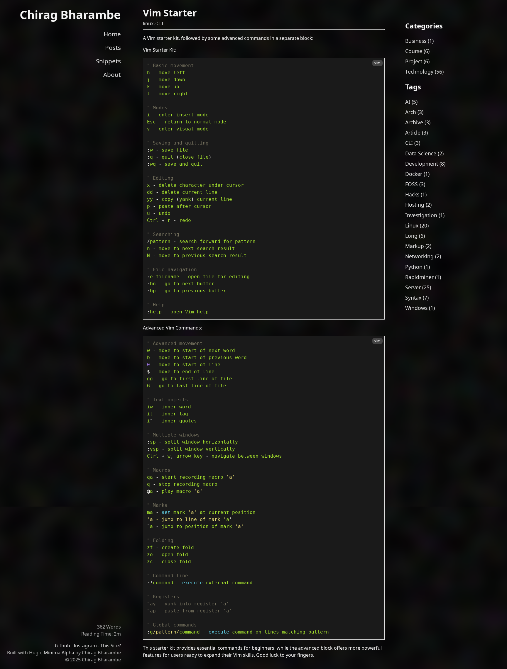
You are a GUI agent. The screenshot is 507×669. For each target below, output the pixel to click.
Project (413, 61)
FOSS (411, 184)
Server (413, 287)
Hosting (414, 204)
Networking (419, 256)
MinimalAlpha (59, 652)
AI (407, 101)
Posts (113, 47)
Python (413, 266)
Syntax (413, 297)
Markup (414, 245)
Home (112, 34)
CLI (159, 23)
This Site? (110, 645)
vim (377, 63)
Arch (410, 112)
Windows (416, 307)
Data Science (420, 153)
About (112, 74)
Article (412, 132)
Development (421, 163)
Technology (419, 71)
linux (148, 23)
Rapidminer (419, 277)
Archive (414, 122)
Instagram (85, 645)
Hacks (412, 194)
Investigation (421, 215)
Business (415, 40)
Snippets (108, 61)
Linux (411, 225)
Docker (413, 173)
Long (411, 235)
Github (62, 645)
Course (413, 51)
